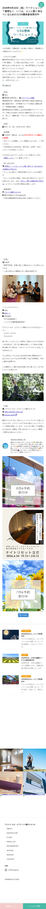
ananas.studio (9, 415)
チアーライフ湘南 (27, 98)
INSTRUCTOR (12, 833)
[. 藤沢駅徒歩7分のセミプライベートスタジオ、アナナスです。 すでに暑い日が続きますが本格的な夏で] (23, 481)
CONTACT (11, 859)
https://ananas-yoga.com (13, 412)
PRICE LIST (11, 842)
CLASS (9, 837)
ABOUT (9, 829)
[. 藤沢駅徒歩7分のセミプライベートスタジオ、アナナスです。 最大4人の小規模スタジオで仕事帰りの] (23, 533)
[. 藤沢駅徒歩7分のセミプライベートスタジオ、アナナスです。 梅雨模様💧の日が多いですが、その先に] (23, 585)
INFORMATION (12, 846)
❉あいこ (7, 313)
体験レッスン (9, 158)
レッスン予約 (34, 906)
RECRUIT (10, 855)
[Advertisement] (23, 722)
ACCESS (10, 850)
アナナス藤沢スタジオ (12, 192)
